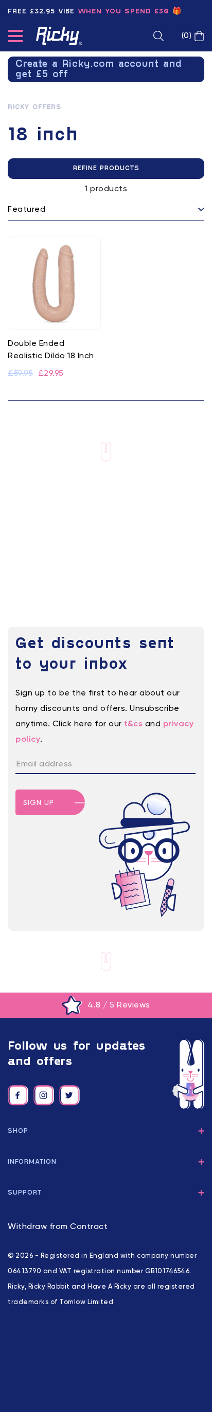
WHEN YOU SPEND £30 (123, 11)
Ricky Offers (34, 107)
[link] (54, 308)
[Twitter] (69, 1095)
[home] (59, 36)
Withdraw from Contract (58, 1227)
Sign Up (38, 802)
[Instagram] (43, 1095)
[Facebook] (18, 1095)
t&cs (133, 724)
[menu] (15, 38)
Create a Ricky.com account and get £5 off (98, 69)
